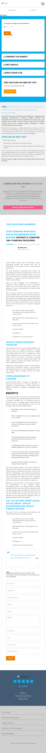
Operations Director (24, 249)
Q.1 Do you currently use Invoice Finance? (16, 23)
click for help (10, 91)
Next (7, 33)
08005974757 (12, 10)
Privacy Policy (23, 699)
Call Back (33, 10)
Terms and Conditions (23, 696)
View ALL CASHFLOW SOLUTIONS (23, 207)
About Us (23, 693)
